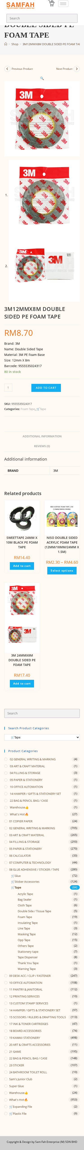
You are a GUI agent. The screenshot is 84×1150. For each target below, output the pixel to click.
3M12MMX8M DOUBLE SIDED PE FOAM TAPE (52, 44)
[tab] (42, 437)
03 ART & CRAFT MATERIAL (27, 766)
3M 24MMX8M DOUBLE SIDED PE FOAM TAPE (22, 660)
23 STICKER (16, 1065)
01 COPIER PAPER (20, 821)
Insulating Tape (28, 923)
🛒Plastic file (17, 1114)
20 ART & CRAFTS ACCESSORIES (29, 1045)
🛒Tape (41, 409)
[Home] (5, 44)
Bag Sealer (24, 899)
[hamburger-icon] (63, 3)
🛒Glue (16, 876)
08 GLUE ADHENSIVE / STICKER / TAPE (34, 869)
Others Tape (26, 946)
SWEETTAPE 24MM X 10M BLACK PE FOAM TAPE (22, 542)
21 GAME (15, 1052)
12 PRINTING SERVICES (24, 996)
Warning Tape (27, 969)
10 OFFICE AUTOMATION (26, 787)
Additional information (42, 436)
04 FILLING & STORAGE (24, 773)
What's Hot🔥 (18, 814)
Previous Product (22, 69)
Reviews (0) (42, 446)
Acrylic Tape (25, 894)
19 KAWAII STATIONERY (24, 1038)
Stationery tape (28, 952)
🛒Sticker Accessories (25, 882)
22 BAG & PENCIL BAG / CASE (28, 801)
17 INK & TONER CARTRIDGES (28, 1024)
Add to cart (46, 388)
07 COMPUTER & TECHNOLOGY (30, 863)
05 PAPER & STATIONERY (25, 780)
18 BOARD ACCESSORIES (25, 1031)
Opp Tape (24, 940)
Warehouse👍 (19, 807)
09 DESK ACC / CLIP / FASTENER (30, 976)
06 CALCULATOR (20, 856)
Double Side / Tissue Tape (34, 911)
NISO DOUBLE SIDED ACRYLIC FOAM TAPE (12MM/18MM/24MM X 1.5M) (62, 545)
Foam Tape (28, 409)
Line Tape (24, 928)
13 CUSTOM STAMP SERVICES (28, 1003)
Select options (62, 570)
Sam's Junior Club (20, 1079)
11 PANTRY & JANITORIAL (26, 989)
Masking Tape (27, 934)
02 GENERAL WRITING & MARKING (32, 759)
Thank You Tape (28, 963)
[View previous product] (7, 69)
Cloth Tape (25, 905)
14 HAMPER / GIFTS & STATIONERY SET (35, 794)
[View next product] (76, 69)
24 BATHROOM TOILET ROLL (28, 1072)
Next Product (64, 69)
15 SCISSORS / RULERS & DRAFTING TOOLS (37, 1017)
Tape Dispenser (28, 957)
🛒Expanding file (20, 1107)
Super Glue (16, 1086)
